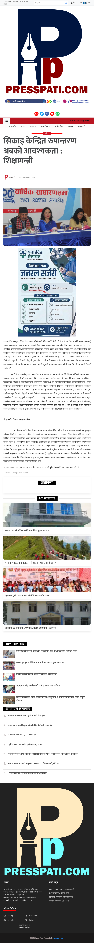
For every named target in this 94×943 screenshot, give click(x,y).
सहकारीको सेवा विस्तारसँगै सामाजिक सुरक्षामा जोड (27, 530)
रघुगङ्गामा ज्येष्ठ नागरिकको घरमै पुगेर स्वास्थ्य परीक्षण (38, 686)
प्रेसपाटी (12, 177)
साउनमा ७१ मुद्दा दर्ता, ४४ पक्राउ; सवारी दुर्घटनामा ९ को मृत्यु (30, 628)
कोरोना (33, 126)
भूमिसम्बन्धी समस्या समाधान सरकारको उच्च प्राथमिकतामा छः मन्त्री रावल (46, 651)
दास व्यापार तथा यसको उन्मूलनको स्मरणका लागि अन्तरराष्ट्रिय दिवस (33, 763)
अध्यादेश (13, 126)
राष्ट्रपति (82, 126)
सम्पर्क (6, 882)
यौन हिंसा (60, 126)
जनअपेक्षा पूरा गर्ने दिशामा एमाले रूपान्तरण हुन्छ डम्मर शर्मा (40, 663)
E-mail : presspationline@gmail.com (18, 900)
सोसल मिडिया (10, 909)
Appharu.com (59, 938)
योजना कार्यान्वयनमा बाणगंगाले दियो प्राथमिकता (36, 674)
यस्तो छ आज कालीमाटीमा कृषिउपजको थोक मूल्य (26, 715)
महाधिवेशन (46, 126)
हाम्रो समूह (53, 882)
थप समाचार (47, 498)
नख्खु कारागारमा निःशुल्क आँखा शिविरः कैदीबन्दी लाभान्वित (30, 725)
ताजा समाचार (15, 644)
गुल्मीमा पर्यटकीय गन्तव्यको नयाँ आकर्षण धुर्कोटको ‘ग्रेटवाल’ (30, 563)
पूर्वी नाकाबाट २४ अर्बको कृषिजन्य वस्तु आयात (26, 744)
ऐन (24, 126)
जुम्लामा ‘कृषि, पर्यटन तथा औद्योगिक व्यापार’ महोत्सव (27, 595)
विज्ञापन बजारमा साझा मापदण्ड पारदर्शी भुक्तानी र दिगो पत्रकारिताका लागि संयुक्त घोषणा (50, 698)
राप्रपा (71, 126)
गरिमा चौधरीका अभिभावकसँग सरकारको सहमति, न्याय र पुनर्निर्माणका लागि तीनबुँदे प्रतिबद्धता (43, 754)
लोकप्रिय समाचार (18, 709)
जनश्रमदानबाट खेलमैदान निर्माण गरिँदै (22, 734)
